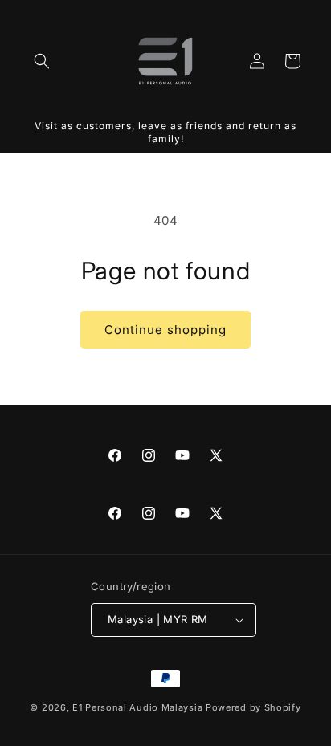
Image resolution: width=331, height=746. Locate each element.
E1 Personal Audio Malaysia (137, 707)
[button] (41, 61)
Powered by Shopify (253, 707)
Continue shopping (165, 329)
